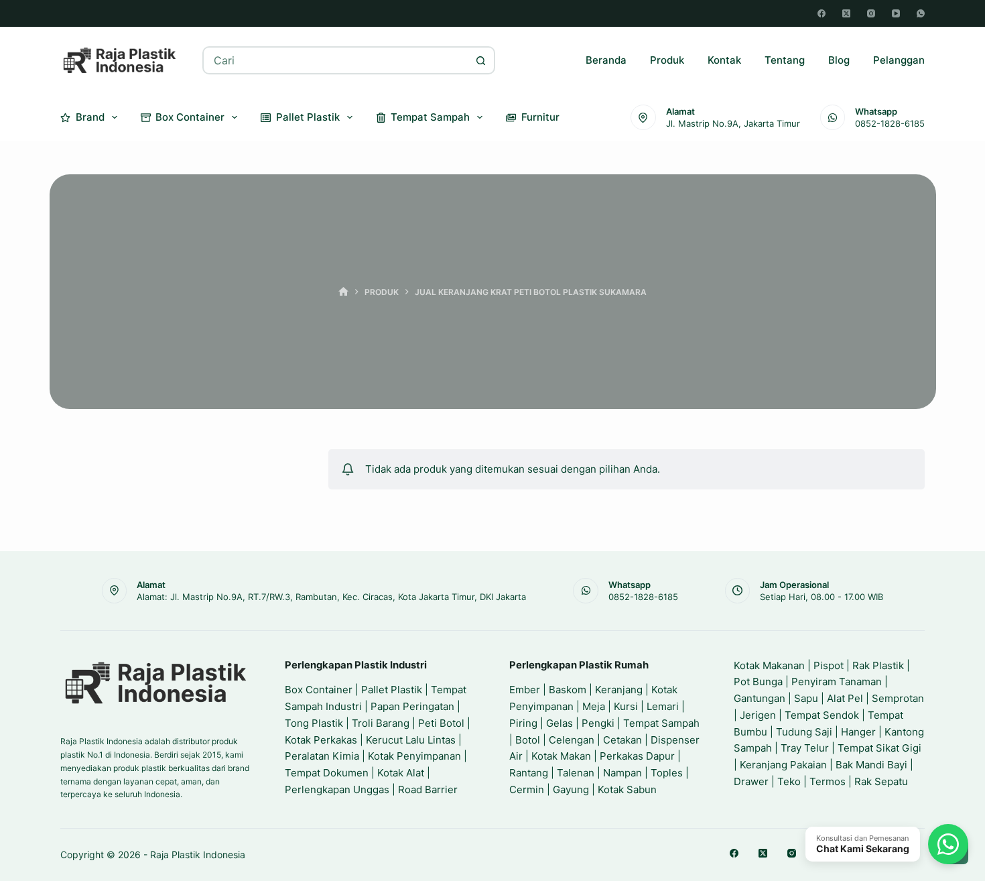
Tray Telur (805, 748)
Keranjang (619, 689)
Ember (524, 689)
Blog (839, 60)
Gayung (571, 789)
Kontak (724, 60)
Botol (527, 739)
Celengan (571, 739)
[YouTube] (896, 13)
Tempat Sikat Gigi (879, 748)
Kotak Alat (400, 772)
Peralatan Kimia (322, 756)
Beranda (606, 60)
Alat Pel (845, 698)
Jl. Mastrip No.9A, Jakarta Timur (733, 123)
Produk (667, 60)
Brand (90, 117)
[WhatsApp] (921, 13)
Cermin (526, 789)
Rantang (528, 772)
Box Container (189, 117)
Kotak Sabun (627, 789)
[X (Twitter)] (846, 13)
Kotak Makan (561, 756)
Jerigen (758, 715)
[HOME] (343, 292)
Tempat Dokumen (327, 772)
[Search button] (481, 60)
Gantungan (759, 698)
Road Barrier (428, 789)
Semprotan (898, 698)
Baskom (567, 689)
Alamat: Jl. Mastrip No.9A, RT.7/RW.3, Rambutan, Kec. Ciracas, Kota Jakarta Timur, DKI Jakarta (331, 596)
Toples (667, 772)
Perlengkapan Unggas (337, 789)
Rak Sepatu (881, 781)
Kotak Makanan (769, 665)
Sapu (806, 698)
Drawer (751, 781)
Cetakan (622, 739)
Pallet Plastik (308, 117)
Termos (827, 781)
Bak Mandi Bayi (871, 764)
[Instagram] (871, 13)
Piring (523, 723)
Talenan (575, 772)
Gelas (559, 723)
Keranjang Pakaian (783, 764)
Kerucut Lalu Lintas (411, 739)
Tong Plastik (314, 723)
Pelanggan (899, 60)
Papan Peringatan (412, 706)
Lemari (663, 706)
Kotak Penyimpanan (414, 756)
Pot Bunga (758, 681)
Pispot (828, 665)
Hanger (858, 731)
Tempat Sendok (822, 715)
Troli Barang (380, 723)
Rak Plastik (878, 665)
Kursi (626, 706)
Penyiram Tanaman (836, 681)
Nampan (622, 772)
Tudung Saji (804, 731)
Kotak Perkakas (321, 739)
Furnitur (540, 117)
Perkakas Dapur (637, 756)
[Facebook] (821, 13)
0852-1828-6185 (890, 123)
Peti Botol (441, 723)
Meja (593, 706)
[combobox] (336, 60)
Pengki (598, 723)
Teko (789, 781)
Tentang (785, 60)
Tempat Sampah (430, 117)
